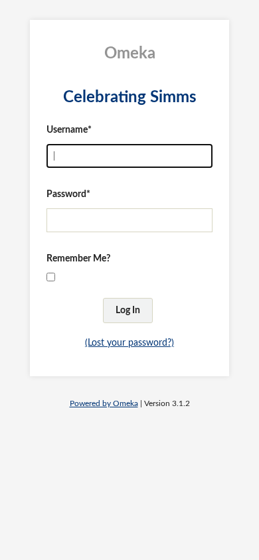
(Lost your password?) (129, 343)
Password (66, 194)
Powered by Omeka (104, 403)
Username (67, 130)
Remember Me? (78, 258)
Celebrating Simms (130, 97)
